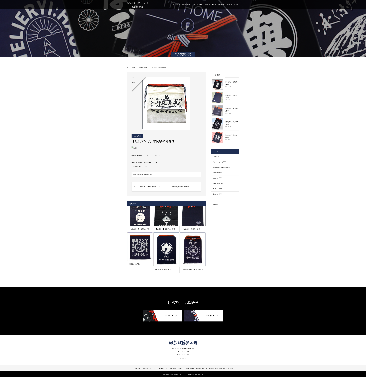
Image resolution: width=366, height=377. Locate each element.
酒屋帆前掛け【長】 (219, 189)
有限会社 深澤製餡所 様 (163, 269)
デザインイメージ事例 (219, 162)
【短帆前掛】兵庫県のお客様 (192, 229)
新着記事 (217, 75)
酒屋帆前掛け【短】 (219, 183)
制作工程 (200, 4)
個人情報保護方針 (201, 368)
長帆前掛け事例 (217, 194)
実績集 (214, 4)
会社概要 (229, 4)
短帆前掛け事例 (148, 174)
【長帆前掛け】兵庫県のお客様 (192, 269)
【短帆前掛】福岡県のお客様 (165, 229)
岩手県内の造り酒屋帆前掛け (221, 167)
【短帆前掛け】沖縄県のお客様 (139, 229)
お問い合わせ (190, 368)
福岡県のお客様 (134, 264)
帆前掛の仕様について (188, 4)
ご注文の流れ (137, 368)
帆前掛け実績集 (137, 136)
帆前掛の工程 (163, 368)
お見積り (207, 4)
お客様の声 (221, 4)
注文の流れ (176, 4)
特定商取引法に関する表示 (217, 368)
